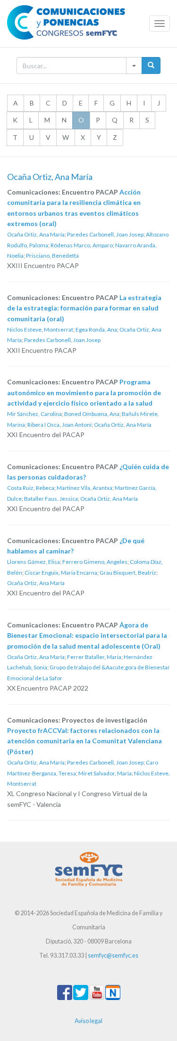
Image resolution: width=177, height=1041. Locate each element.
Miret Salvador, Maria (105, 773)
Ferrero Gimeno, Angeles (94, 561)
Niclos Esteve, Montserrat (40, 329)
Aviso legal (88, 1021)
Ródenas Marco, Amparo (82, 245)
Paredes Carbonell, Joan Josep (105, 234)
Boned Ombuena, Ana (91, 413)
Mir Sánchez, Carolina (34, 413)
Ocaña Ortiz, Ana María (36, 234)
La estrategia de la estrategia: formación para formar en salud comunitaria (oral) (84, 308)
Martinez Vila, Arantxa (84, 487)
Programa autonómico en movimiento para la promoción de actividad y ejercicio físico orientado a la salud (84, 392)
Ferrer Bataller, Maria (94, 656)
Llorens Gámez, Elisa (33, 561)
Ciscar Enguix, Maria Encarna (61, 572)
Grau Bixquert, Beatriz (128, 572)
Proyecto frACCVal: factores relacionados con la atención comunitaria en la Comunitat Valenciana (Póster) (84, 741)
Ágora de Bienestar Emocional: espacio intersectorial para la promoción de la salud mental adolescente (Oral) (87, 635)
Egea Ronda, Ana (96, 329)
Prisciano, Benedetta (52, 255)
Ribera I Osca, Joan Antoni (59, 424)
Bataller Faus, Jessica (51, 498)
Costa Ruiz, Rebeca (30, 487)
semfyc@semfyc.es (113, 955)
